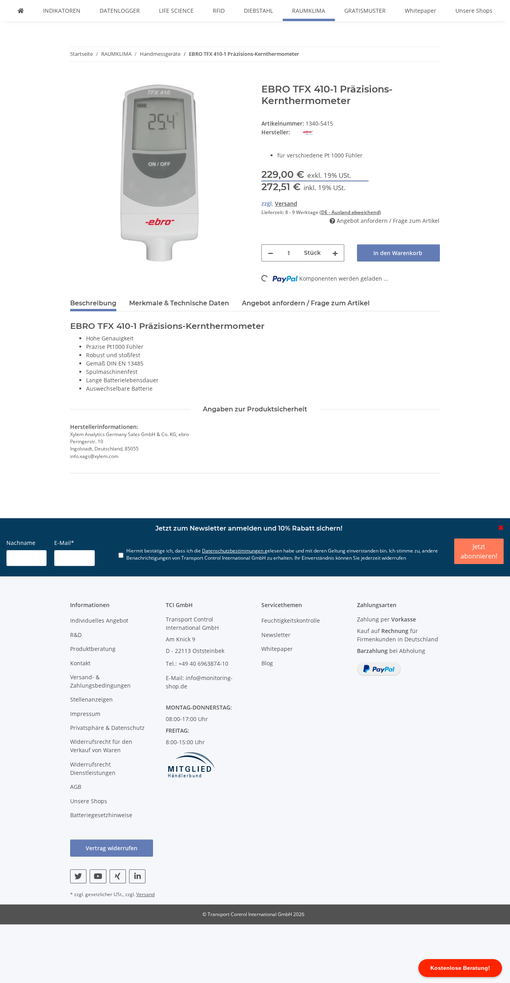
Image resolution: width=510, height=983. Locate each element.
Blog (267, 663)
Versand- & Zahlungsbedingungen (100, 681)
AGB (75, 786)
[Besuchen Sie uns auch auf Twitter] (78, 876)
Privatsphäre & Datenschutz (107, 727)
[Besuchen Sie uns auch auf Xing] (118, 876)
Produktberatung (93, 649)
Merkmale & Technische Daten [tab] (179, 303)
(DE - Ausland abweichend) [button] (350, 212)
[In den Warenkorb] (76, 79)
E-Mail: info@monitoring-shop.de (199, 682)
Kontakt (80, 663)
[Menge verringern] (270, 253)
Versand (286, 203)
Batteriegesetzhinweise (101, 815)
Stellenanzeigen (91, 699)
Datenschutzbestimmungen (233, 550)
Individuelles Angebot (99, 620)
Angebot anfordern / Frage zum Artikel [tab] (306, 303)
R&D (76, 635)
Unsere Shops (473, 10)
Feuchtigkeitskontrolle (290, 620)
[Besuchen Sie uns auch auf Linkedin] (137, 876)
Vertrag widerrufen (111, 848)
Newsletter (275, 635)
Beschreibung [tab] (93, 303)
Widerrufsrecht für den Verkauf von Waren (101, 746)
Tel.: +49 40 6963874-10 (197, 663)
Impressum (85, 714)
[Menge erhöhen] (335, 253)
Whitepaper (420, 10)
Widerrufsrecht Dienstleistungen (93, 769)
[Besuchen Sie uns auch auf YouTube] (98, 876)
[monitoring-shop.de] (20, 10)
